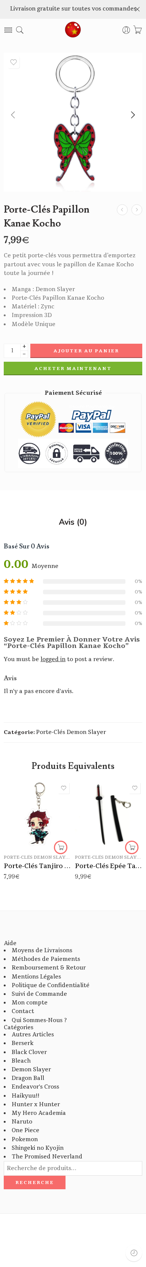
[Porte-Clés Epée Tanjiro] (108, 814)
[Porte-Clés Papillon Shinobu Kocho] (122, 209)
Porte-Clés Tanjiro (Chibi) (37, 866)
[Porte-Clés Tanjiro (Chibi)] (37, 814)
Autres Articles (33, 1034)
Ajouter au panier (86, 351)
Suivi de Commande (39, 994)
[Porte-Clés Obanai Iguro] (136, 209)
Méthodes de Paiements (46, 959)
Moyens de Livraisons (42, 950)
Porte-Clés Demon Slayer (71, 732)
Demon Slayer (31, 1069)
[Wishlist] (13, 62)
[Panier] (137, 30)
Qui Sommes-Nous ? (39, 1020)
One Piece (25, 1130)
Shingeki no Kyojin (38, 1148)
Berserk (22, 1043)
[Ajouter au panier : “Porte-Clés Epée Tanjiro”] (132, 847)
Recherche (34, 1182)
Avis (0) (73, 522)
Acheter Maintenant (73, 368)
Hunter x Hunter (36, 1104)
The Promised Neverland (47, 1156)
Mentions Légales (36, 976)
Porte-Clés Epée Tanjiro (108, 866)
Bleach (21, 1061)
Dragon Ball (28, 1078)
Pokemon (25, 1139)
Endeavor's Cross (35, 1086)
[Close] (137, 9)
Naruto (22, 1121)
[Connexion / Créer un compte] (126, 30)
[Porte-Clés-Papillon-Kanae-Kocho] (73, 122)
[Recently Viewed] (133, 1252)
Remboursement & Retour (49, 967)
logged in (53, 659)
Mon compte (30, 1002)
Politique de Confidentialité (50, 985)
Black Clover (29, 1052)
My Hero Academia (39, 1113)
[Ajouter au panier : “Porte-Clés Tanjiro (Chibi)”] (60, 847)
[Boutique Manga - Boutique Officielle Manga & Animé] (73, 30)
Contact (23, 1011)
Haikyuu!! (25, 1095)
